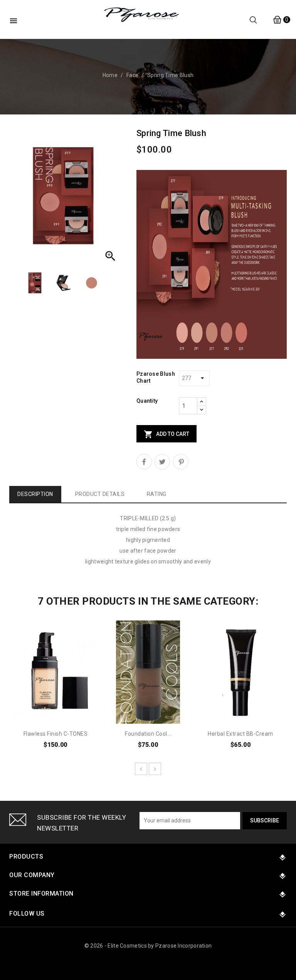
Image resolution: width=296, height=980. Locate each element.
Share (144, 461)
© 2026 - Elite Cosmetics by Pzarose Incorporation (148, 946)
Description (35, 494)
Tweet (162, 461)
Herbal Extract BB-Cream (240, 734)
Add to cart (166, 434)
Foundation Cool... (148, 734)
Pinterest (180, 461)
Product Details (100, 494)
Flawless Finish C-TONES (56, 734)
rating (156, 494)
